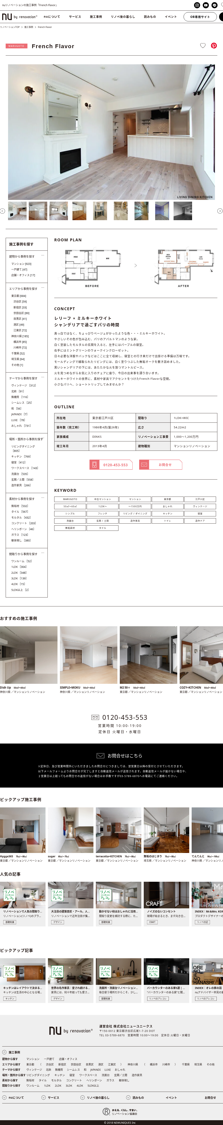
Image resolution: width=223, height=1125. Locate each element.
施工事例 (96, 17)
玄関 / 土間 (102, 520)
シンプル (70, 513)
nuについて (52, 17)
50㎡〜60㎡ (70, 506)
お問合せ (210, 1097)
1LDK (19, 567)
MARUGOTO (16, 46)
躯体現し (21, 540)
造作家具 (135, 520)
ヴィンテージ (200, 506)
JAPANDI (20, 414)
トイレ (167, 520)
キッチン (167, 513)
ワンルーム (22, 561)
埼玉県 (18, 359)
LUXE (19, 420)
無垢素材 (70, 527)
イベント (171, 17)
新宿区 (20, 307)
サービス (75, 17)
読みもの (150, 17)
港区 (19, 325)
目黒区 (20, 319)
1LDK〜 (102, 506)
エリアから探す (11, 1064)
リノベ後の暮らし (123, 17)
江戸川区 (200, 499)
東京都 (167, 499)
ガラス (20, 535)
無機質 (20, 397)
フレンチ (102, 513)
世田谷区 (21, 313)
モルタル (21, 517)
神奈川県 (20, 336)
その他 (17, 365)
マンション (135, 499)
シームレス (22, 403)
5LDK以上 (20, 590)
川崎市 (20, 347)
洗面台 (70, 520)
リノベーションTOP (10, 27)
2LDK (19, 573)
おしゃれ (167, 506)
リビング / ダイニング (135, 513)
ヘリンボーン (23, 529)
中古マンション (102, 499)
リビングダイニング (23, 449)
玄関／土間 (23, 480)
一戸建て (19, 269)
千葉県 (18, 353)
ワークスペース (25, 468)
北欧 (18, 391)
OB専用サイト (200, 17)
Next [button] (220, 211)
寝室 (200, 513)
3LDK (19, 578)
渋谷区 (20, 301)
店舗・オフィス (23, 275)
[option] (111, 132)
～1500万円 (135, 506)
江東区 (20, 330)
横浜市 (20, 342)
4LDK (19, 584)
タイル (102, 527)
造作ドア (200, 520)
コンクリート (24, 523)
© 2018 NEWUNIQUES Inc (120, 1123)
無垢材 (20, 506)
